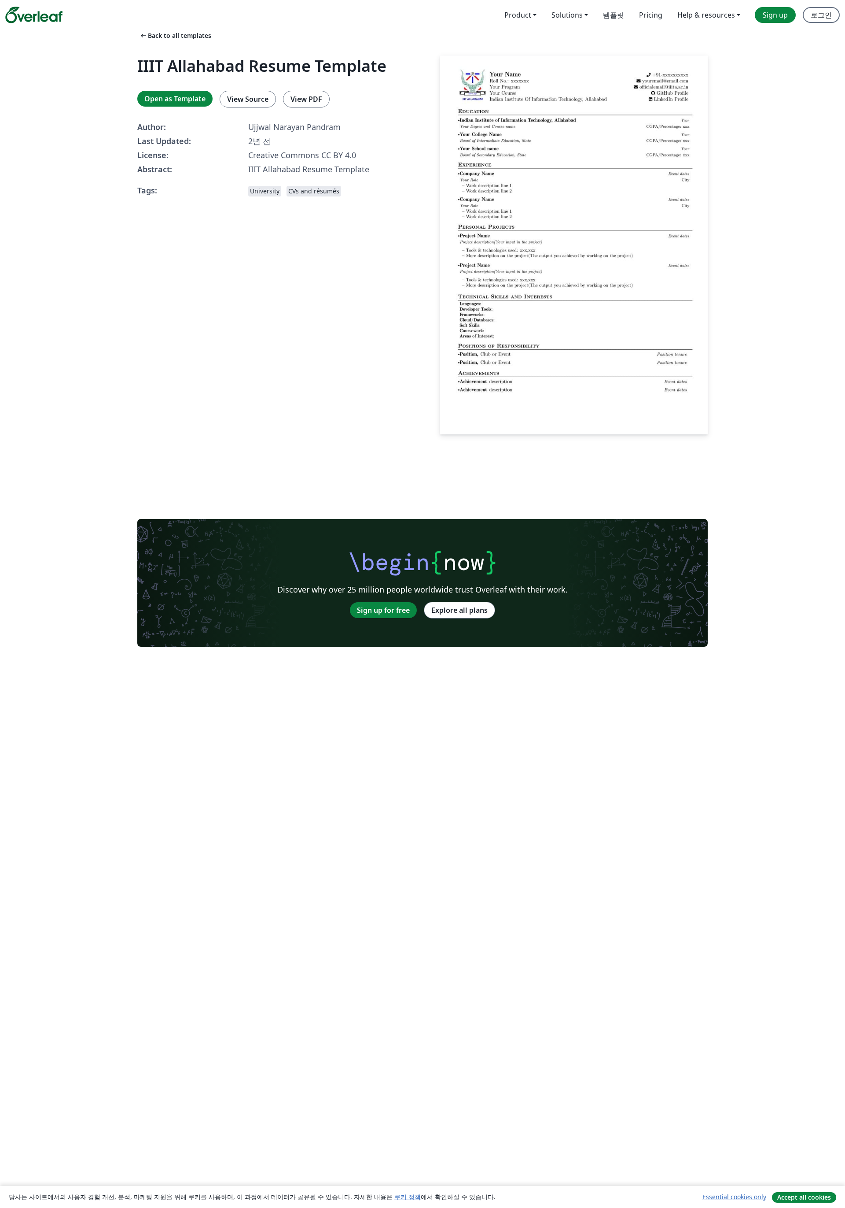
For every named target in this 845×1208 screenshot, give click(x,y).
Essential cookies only (734, 1197)
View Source (247, 99)
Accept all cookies (804, 1197)
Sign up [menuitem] (775, 15)
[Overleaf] (33, 15)
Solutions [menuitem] (567, 15)
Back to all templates (175, 35)
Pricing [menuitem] (650, 15)
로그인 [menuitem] (821, 15)
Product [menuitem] (517, 15)
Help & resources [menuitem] (706, 15)
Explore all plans (459, 610)
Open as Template (175, 99)
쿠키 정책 (407, 1197)
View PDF (306, 99)
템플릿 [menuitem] (613, 15)
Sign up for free (383, 610)
